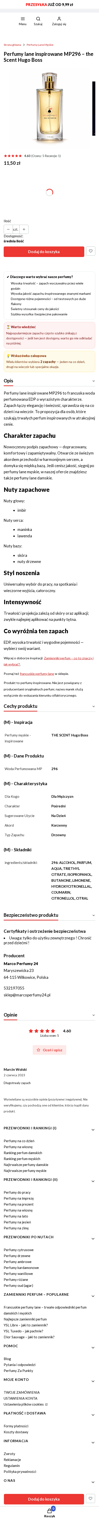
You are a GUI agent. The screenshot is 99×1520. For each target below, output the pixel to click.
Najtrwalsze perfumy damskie (26, 1165)
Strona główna (12, 44)
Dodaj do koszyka (44, 251)
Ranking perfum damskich (23, 1153)
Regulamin (12, 1465)
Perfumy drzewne (17, 1256)
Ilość (7, 221)
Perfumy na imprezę (19, 1198)
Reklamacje (12, 1460)
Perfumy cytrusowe (19, 1250)
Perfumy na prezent (19, 1204)
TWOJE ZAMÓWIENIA (22, 1392)
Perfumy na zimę (16, 1228)
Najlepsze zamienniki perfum (25, 1319)
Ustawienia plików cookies (24, 1404)
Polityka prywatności (20, 1471)
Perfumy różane (16, 1279)
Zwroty (9, 1454)
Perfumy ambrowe (18, 1262)
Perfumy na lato (16, 1216)
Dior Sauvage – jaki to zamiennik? (29, 1337)
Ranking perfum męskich (22, 1159)
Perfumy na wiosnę (18, 1147)
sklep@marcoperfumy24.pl (27, 995)
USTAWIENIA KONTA (20, 1398)
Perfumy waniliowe (18, 1273)
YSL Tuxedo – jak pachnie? (23, 1331)
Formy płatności (16, 1426)
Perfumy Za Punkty (18, 1371)
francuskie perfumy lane (37, 674)
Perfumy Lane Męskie (40, 44)
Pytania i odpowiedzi (19, 1365)
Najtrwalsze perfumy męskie (25, 1170)
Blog (7, 1359)
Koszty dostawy (16, 1432)
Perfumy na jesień (17, 1222)
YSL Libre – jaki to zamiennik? (26, 1325)
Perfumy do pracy (17, 1192)
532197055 (14, 988)
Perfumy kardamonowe (21, 1268)
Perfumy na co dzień (19, 1141)
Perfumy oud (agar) (18, 1285)
